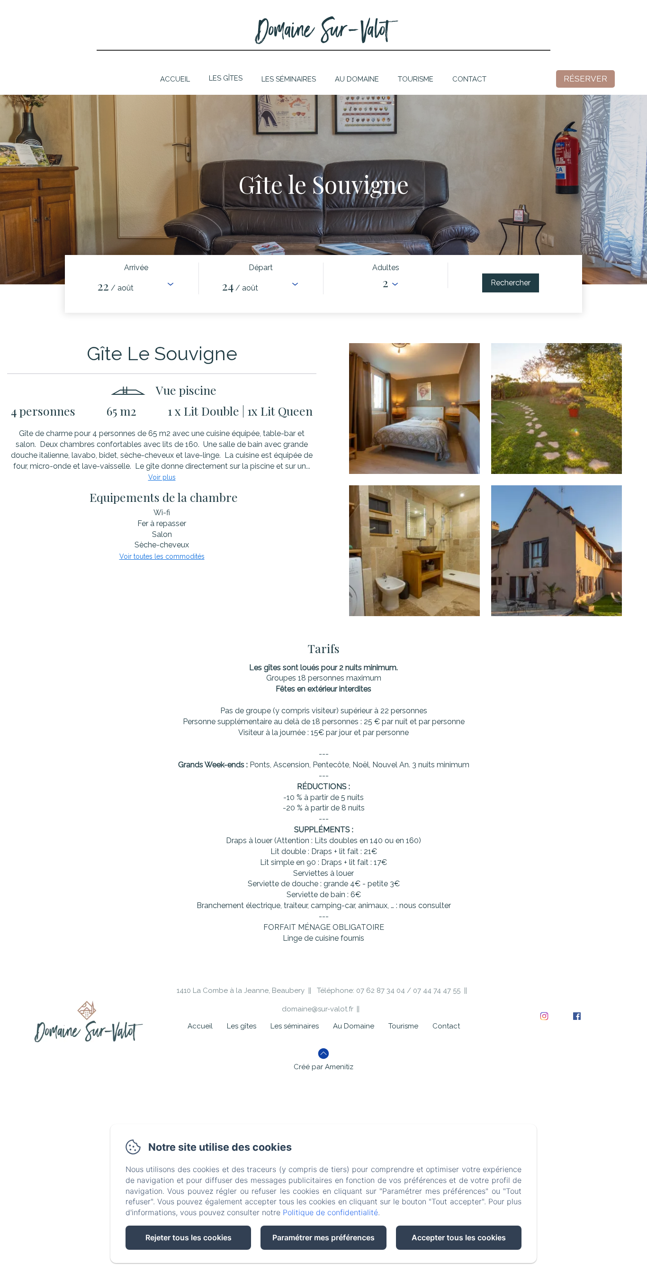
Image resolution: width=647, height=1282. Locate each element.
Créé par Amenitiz (323, 1067)
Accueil (175, 79)
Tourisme (415, 79)
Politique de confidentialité (330, 1212)
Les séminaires (288, 79)
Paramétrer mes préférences (323, 1237)
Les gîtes (226, 78)
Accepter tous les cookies (459, 1237)
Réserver (585, 78)
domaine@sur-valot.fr (317, 1009)
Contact (469, 79)
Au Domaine (357, 79)
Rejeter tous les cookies (188, 1237)
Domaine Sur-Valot (324, 28)
